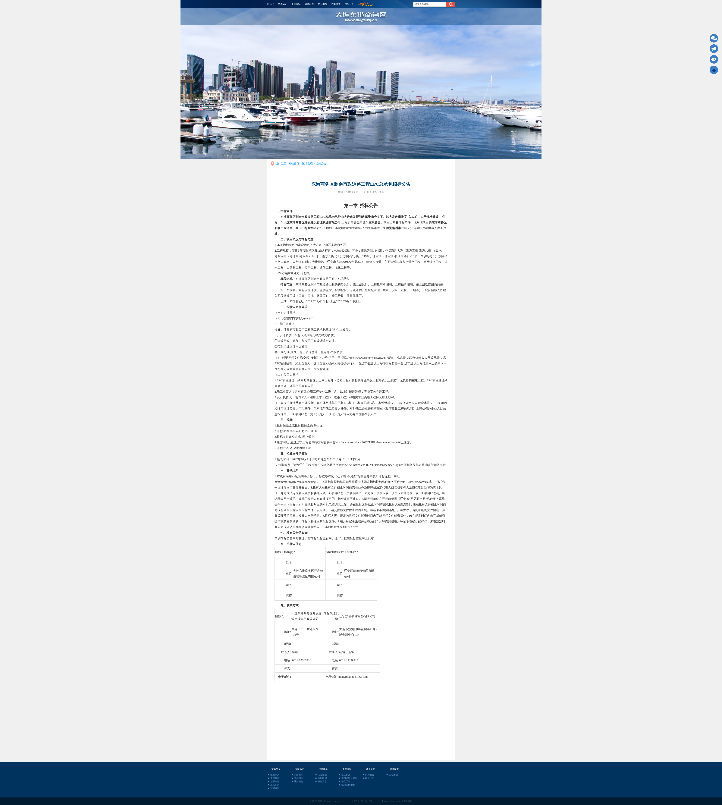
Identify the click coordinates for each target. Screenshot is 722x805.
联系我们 (369, 778)
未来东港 (274, 785)
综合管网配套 (348, 785)
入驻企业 (322, 774)
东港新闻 (298, 774)
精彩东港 (274, 781)
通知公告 (321, 163)
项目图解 (322, 778)
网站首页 (294, 163)
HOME (270, 4)
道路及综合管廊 (349, 778)
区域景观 (393, 774)
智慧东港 (274, 788)
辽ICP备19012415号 (361, 801)
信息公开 (349, 4)
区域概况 (274, 774)
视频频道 (336, 4)
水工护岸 (345, 774)
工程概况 (295, 4)
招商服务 (322, 4)
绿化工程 (345, 781)
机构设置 (369, 774)
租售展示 (322, 781)
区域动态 (309, 4)
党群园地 (298, 778)
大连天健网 (406, 801)
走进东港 (274, 778)
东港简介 (282, 4)
